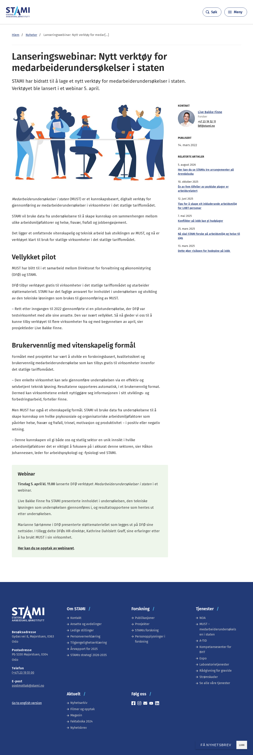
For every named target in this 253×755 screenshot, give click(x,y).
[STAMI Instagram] (140, 704)
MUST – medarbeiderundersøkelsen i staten (217, 629)
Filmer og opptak (82, 709)
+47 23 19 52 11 (207, 121)
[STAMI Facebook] (134, 704)
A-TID (203, 640)
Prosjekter (142, 624)
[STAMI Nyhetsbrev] (146, 704)
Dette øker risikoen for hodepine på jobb (204, 251)
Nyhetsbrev (78, 728)
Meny (238, 12)
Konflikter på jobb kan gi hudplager (200, 221)
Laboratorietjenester (214, 664)
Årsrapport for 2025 (84, 649)
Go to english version (27, 703)
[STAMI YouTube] (152, 704)
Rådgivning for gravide (215, 670)
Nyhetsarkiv (78, 703)
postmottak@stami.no (28, 685)
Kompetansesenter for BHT (215, 649)
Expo (203, 658)
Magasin (76, 715)
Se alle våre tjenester (214, 683)
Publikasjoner (145, 618)
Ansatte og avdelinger (86, 624)
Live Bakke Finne (210, 112)
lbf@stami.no (206, 126)
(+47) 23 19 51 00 (23, 672)
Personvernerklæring (85, 636)
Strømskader (208, 677)
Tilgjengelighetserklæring (88, 642)
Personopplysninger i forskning (150, 639)
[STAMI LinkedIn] (158, 704)
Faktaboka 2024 (81, 721)
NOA (202, 618)
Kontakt (75, 618)
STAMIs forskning (147, 630)
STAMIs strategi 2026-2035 (88, 655)
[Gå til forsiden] (18, 16)
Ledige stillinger (82, 630)
